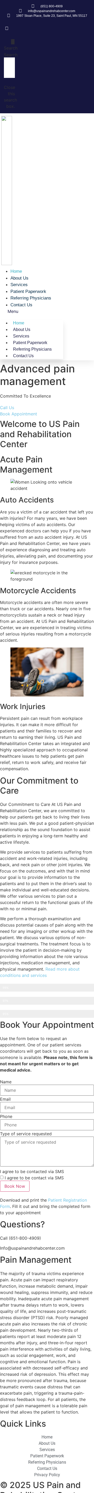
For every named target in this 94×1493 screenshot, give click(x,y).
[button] (9, 45)
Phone (6, 1116)
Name (5, 1082)
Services (19, 284)
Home (16, 271)
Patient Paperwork (28, 291)
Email (5, 1099)
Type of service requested (26, 1134)
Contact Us (21, 304)
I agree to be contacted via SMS (32, 1171)
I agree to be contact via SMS (34, 1178)
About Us (19, 278)
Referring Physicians (30, 298)
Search (10, 55)
